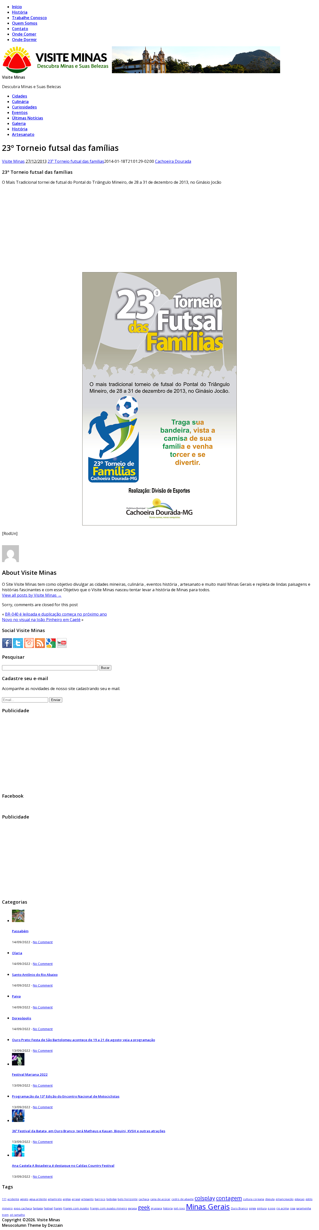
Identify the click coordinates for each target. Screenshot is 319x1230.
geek (144, 1207)
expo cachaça (23, 1208)
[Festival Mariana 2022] (18, 1064)
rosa (292, 1208)
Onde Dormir (24, 39)
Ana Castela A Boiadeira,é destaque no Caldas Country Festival (63, 1165)
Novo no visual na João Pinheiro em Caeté (41, 619)
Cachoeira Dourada (173, 161)
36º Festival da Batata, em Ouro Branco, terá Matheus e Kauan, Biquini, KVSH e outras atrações (88, 1131)
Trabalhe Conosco (29, 17)
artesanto (87, 1199)
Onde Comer (24, 34)
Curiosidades (24, 107)
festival (48, 1208)
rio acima (282, 1208)
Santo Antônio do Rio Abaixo (35, 974)
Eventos (20, 112)
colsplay (205, 1198)
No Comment (43, 942)
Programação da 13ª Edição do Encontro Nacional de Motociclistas (65, 1096)
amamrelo (55, 1199)
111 (4, 1199)
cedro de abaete (182, 1199)
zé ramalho (17, 1215)
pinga (252, 1208)
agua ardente (38, 1199)
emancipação (285, 1199)
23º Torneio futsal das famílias (76, 161)
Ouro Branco (239, 1208)
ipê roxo (179, 1208)
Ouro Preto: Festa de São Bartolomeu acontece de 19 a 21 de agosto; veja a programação (83, 1040)
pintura (262, 1208)
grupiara (156, 1208)
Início (17, 6)
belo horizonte (128, 1199)
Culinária (20, 101)
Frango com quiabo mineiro (108, 1208)
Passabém (20, 931)
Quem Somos (24, 23)
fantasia (38, 1208)
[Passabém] (18, 920)
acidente (13, 1199)
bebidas (111, 1199)
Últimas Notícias (27, 118)
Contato (20, 28)
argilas (67, 1199)
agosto (24, 1199)
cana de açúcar (160, 1199)
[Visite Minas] (142, 71)
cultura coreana (253, 1199)
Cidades (19, 96)
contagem (229, 1198)
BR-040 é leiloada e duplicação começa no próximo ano (56, 614)
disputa (270, 1199)
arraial (76, 1199)
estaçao (300, 1199)
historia (168, 1208)
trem (5, 1215)
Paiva (16, 996)
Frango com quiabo (76, 1208)
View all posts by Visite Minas (32, 595)
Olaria (17, 953)
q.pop (271, 1208)
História (19, 12)
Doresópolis (21, 1018)
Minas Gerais (208, 1207)
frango (58, 1208)
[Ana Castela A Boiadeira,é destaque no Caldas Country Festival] (18, 1155)
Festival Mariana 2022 (30, 1074)
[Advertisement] (159, 224)
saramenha (303, 1208)
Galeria (19, 123)
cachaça (144, 1199)
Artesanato (23, 134)
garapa (132, 1208)
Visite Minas (13, 77)
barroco (100, 1199)
